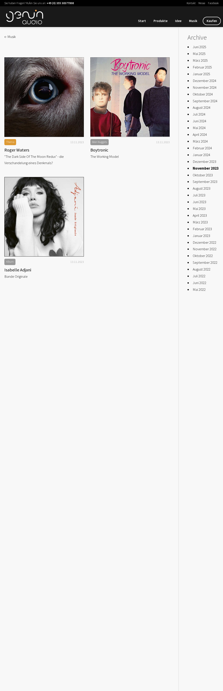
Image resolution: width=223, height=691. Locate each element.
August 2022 (201, 269)
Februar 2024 (202, 148)
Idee (178, 21)
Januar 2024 (201, 154)
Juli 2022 (199, 276)
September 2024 (205, 101)
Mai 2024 (199, 127)
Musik (193, 21)
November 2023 (206, 168)
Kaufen (212, 21)
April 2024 (200, 134)
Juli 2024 (199, 114)
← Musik (10, 36)
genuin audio (26, 16)
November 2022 (204, 249)
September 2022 (205, 262)
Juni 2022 (199, 282)
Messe (201, 3)
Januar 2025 (201, 73)
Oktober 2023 (203, 175)
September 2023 (205, 181)
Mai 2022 (199, 289)
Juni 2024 (199, 121)
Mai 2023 (199, 208)
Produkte (160, 21)
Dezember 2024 (204, 80)
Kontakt (191, 3)
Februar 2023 (202, 228)
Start (142, 21)
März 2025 (200, 60)
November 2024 (204, 87)
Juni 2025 (199, 46)
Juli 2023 (199, 195)
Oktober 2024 (203, 94)
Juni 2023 (199, 201)
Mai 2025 (199, 53)
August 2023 (201, 188)
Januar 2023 (201, 235)
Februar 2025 (202, 67)
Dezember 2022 (204, 242)
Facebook (213, 3)
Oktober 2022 (203, 255)
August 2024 (201, 107)
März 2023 (200, 222)
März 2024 (200, 141)
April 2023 (200, 215)
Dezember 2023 (204, 161)
